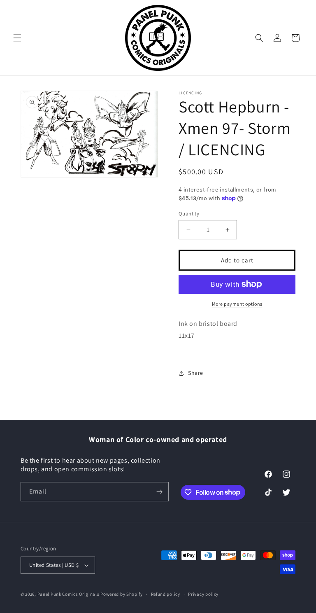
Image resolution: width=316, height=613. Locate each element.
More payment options (237, 304)
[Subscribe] (159, 491)
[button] (17, 38)
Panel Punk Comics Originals (68, 594)
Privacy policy (203, 594)
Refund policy (165, 594)
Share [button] (195, 373)
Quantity (189, 213)
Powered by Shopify (121, 594)
